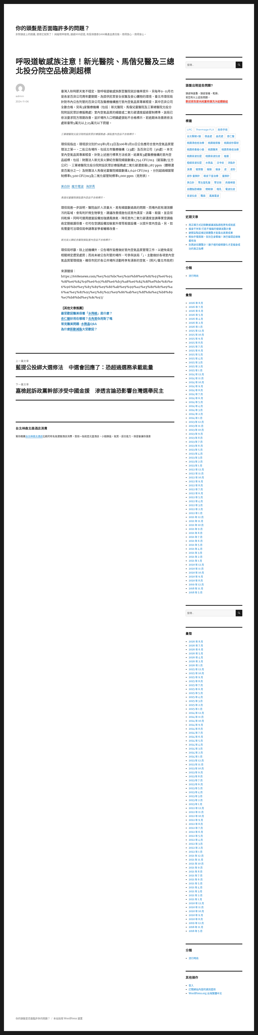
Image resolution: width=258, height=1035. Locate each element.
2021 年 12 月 (196, 517)
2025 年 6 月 (196, 350)
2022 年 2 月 (196, 509)
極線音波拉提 (194, 162)
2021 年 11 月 (196, 521)
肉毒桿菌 (230, 182)
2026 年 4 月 (196, 318)
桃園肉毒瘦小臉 (195, 149)
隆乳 (219, 189)
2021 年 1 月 (195, 560)
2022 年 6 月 (196, 493)
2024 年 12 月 (196, 374)
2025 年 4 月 (196, 358)
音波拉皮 (192, 195)
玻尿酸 (199, 169)
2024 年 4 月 (196, 406)
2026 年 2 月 (196, 322)
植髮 (226, 155)
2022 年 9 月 (196, 481)
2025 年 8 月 (196, 342)
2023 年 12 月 (196, 422)
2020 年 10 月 (196, 572)
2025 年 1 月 (195, 370)
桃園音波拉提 (194, 155)
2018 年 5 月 (195, 592)
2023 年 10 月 (196, 429)
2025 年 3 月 (196, 362)
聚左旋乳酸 (204, 182)
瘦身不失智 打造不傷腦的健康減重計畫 (210, 228)
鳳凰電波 (214, 195)
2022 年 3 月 (196, 505)
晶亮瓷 (219, 136)
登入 (191, 985)
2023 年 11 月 (196, 426)
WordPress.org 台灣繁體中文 (205, 993)
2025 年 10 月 (196, 334)
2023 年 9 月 (196, 433)
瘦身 (218, 169)
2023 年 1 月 (195, 465)
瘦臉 (209, 169)
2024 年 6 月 (196, 398)
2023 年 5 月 (196, 449)
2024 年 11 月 (196, 378)
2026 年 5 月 (196, 314)
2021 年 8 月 (195, 533)
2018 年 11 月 (196, 588)
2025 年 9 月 (196, 338)
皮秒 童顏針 (193, 175)
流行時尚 (194, 275)
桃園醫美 (213, 149)
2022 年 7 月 (196, 489)
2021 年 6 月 (196, 541)
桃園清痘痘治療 (195, 142)
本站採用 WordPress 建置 (68, 1018)
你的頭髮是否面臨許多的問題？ (53, 28)
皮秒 (232, 169)
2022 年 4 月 (196, 501)
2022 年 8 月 (196, 485)
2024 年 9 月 (196, 386)
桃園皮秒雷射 (231, 142)
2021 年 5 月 (195, 544)
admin (20, 96)
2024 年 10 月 (196, 382)
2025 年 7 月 (196, 346)
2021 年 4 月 (195, 548)
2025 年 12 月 (196, 330)
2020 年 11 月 (196, 568)
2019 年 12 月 (196, 584)
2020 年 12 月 (196, 564)
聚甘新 (218, 182)
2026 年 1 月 (196, 326)
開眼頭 (209, 189)
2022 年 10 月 (196, 477)
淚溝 (189, 169)
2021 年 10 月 (196, 525)
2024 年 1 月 (195, 418)
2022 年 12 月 (196, 469)
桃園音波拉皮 (212, 155)
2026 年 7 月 (196, 307)
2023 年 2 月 (196, 461)
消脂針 (231, 162)
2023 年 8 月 (196, 437)
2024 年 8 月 (196, 390)
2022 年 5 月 (196, 497)
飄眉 (203, 195)
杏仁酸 (230, 136)
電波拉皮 (230, 189)
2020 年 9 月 (196, 576)
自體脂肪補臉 (194, 189)
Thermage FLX (205, 129)
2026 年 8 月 (196, 303)
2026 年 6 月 (196, 311)
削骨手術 (223, 129)
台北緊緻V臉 (194, 136)
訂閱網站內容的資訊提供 (202, 989)
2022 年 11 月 (196, 473)
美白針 (190, 182)
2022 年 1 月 (195, 513)
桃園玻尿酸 (214, 142)
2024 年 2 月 (196, 414)
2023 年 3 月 (195, 457)
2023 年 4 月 (196, 453)
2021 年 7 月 (195, 537)
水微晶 (209, 162)
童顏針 (225, 175)
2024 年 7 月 (196, 394)
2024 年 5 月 (196, 402)
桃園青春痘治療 (230, 149)
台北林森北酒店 (34, 436)
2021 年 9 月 (196, 529)
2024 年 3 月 (196, 410)
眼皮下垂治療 (211, 175)
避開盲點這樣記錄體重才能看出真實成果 (211, 232)
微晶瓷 (208, 136)
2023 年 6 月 (196, 445)
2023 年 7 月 (196, 441)
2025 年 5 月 (196, 354)
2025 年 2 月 (196, 366)
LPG (189, 129)
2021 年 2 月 (195, 556)
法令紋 (220, 162)
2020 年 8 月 (196, 580)
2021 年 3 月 (195, 552)
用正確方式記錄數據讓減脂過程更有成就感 (212, 224)
